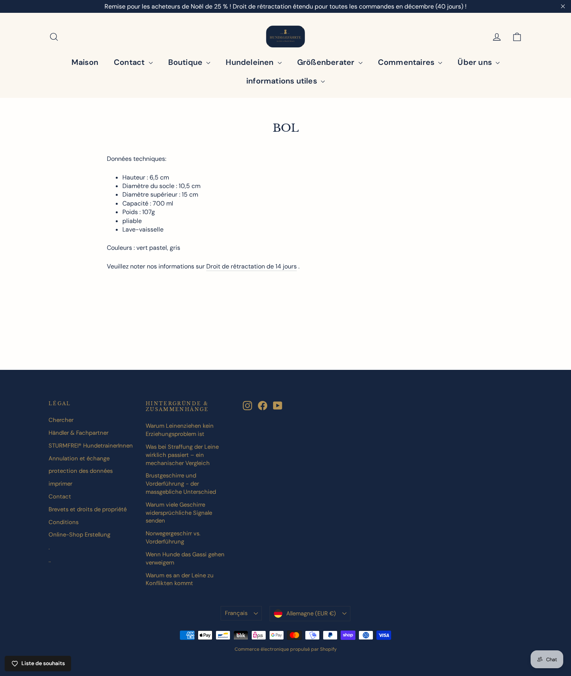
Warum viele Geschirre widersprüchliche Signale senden (179, 513)
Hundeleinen (250, 62)
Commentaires (407, 62)
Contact (130, 62)
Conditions (63, 522)
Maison (84, 62)
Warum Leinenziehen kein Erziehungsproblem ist (180, 430)
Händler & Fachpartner (78, 433)
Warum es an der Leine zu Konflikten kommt (180, 579)
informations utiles (282, 81)
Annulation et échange (79, 458)
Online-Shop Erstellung (79, 534)
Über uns (476, 62)
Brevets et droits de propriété (88, 509)
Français (236, 613)
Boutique (186, 62)
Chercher (61, 420)
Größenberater (327, 62)
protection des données (81, 471)
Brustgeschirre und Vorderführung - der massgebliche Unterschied (181, 484)
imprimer (60, 484)
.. (50, 560)
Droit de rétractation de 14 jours (251, 266)
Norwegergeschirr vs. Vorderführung (173, 537)
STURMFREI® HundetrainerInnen (91, 446)
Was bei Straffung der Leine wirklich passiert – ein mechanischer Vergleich (182, 455)
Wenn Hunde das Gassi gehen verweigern (185, 558)
